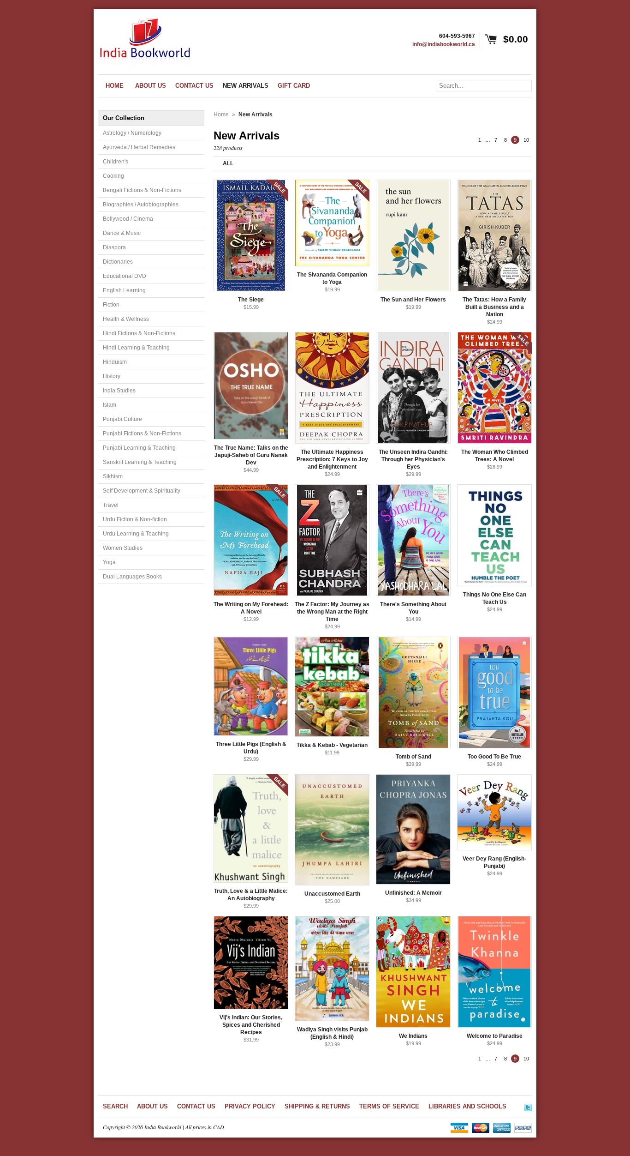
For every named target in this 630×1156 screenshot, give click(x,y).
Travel (111, 505)
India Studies (119, 390)
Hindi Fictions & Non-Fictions (139, 333)
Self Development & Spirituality (141, 491)
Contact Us (196, 1106)
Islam (109, 405)
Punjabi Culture (122, 419)
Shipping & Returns (317, 1106)
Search (115, 1106)
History (111, 376)
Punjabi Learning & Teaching (139, 448)
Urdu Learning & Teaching (136, 533)
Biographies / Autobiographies (140, 204)
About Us (152, 1106)
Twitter (528, 1106)
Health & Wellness (126, 319)
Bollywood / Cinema (128, 219)
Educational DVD (124, 276)
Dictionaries (118, 262)
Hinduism (115, 362)
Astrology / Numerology (132, 133)
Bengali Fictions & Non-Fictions (142, 190)
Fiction (111, 304)
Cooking (113, 176)
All (228, 163)
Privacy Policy (250, 1106)
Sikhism (113, 476)
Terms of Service (389, 1106)
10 (526, 140)
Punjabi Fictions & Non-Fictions (142, 433)
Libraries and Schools (467, 1106)
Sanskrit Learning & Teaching (140, 462)
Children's (115, 161)
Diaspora (114, 247)
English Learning (124, 290)
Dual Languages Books (132, 576)
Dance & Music (122, 233)
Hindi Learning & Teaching (136, 347)
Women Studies (123, 548)
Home (221, 114)
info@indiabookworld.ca (443, 44)
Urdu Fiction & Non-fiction (135, 519)
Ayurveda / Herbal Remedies (139, 147)
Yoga (109, 562)
